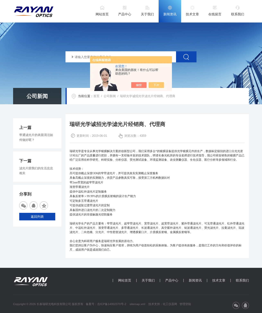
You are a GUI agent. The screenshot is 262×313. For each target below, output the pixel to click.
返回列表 (37, 216)
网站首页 (102, 14)
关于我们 (147, 14)
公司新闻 (110, 96)
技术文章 (192, 14)
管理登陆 (185, 304)
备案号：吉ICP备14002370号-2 (106, 304)
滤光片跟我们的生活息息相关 (36, 170)
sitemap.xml (137, 304)
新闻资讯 (169, 14)
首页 (96, 96)
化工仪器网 (170, 304)
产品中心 (124, 14)
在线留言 (214, 14)
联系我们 (237, 14)
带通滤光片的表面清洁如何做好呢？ (36, 137)
